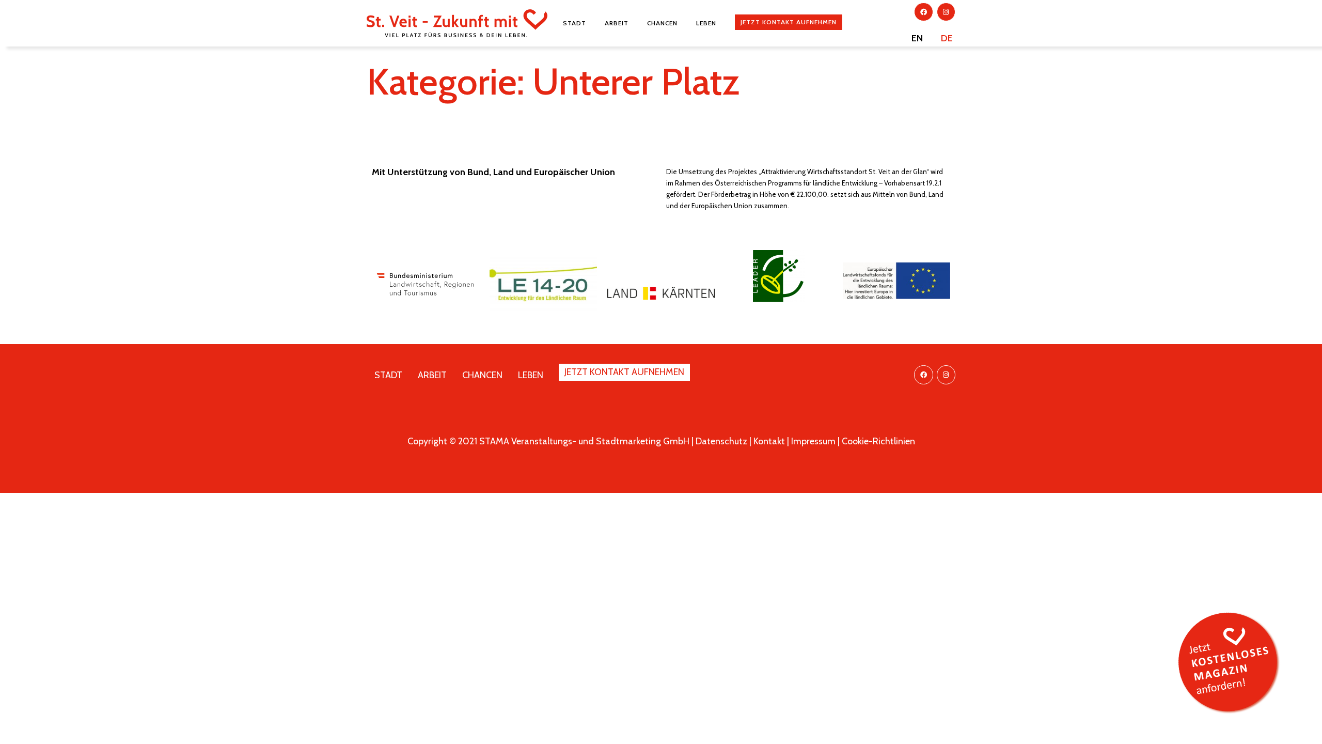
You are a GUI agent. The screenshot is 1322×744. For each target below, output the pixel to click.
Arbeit (616, 23)
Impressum (813, 441)
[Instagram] (946, 12)
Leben (706, 23)
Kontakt (769, 441)
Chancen (662, 23)
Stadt (574, 23)
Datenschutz (721, 441)
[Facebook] (923, 12)
